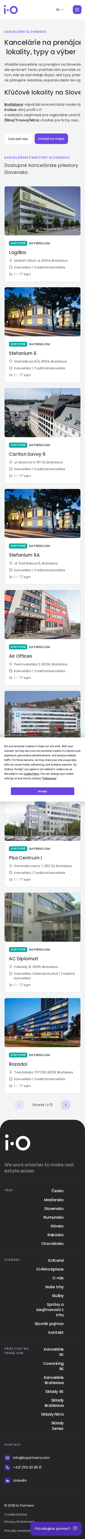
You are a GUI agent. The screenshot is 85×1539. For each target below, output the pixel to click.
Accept (42, 791)
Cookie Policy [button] (31, 773)
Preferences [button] (49, 778)
